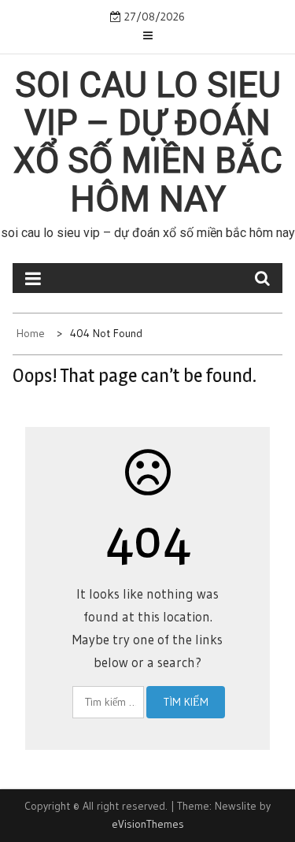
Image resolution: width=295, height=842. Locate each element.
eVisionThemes (148, 824)
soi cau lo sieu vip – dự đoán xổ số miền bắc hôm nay (147, 142)
